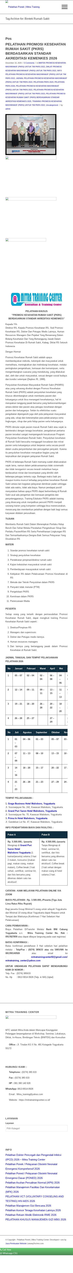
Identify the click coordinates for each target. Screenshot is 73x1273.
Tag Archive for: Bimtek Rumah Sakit (27, 18)
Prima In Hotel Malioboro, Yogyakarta (27, 818)
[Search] (55, 7)
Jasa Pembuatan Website (15, 1243)
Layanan (9, 1123)
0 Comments (29, 63)
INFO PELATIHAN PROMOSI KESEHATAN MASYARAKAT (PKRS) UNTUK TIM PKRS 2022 (35, 74)
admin (7, 109)
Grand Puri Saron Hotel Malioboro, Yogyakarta (32, 811)
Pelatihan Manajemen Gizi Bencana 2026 (28, 1205)
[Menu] (63, 7)
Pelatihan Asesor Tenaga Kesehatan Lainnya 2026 (33, 1210)
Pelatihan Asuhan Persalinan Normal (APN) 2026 (32, 1182)
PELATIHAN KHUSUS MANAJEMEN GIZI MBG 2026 (35, 1219)
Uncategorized (52, 105)
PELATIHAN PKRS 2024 (43, 82)
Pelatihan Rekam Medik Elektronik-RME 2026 (30, 1214)
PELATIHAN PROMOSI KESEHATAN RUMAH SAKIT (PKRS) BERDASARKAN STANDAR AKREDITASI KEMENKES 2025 (35, 97)
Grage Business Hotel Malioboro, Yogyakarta (31, 803)
